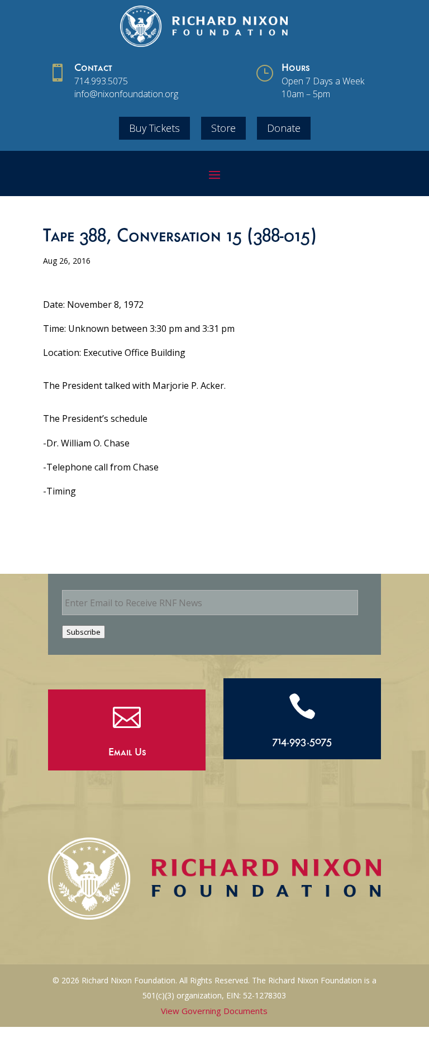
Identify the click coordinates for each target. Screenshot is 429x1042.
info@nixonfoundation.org (126, 94)
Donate (284, 128)
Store (223, 128)
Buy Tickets (154, 128)
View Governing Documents (214, 1010)
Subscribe (83, 632)
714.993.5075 (101, 81)
